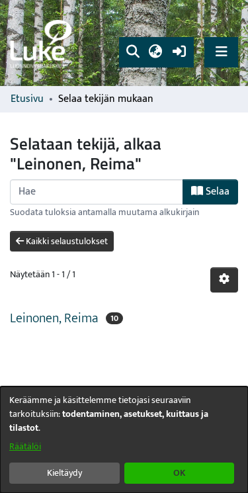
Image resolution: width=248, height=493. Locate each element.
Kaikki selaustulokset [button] (66, 241)
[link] (43, 43)
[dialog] (124, 439)
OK (179, 472)
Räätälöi (25, 446)
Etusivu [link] (27, 99)
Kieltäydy (64, 472)
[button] (132, 52)
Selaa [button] (216, 192)
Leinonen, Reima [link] (54, 318)
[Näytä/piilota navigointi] (221, 52)
